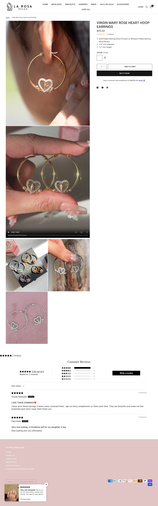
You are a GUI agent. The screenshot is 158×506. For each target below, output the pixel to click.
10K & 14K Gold (106, 4)
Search (9, 452)
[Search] (146, 7)
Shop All (86, 9)
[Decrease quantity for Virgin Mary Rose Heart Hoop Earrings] (98, 66)
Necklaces (56, 4)
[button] (6, 355)
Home (45, 4)
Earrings (83, 4)
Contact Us (10, 455)
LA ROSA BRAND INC (15, 447)
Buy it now (124, 73)
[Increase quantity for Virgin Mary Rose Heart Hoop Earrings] (105, 66)
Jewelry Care (11, 459)
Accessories (123, 4)
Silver (105, 57)
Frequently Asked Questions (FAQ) (20, 469)
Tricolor (99, 57)
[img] (17, 393)
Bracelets (70, 4)
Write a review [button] (126, 373)
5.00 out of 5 (38, 371)
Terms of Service (13, 465)
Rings (93, 4)
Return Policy (11, 462)
